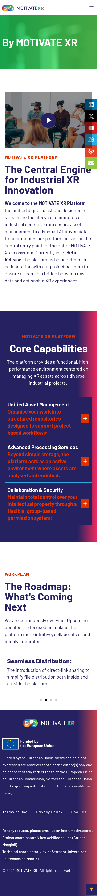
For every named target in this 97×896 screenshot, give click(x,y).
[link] (23, 7)
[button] (91, 7)
